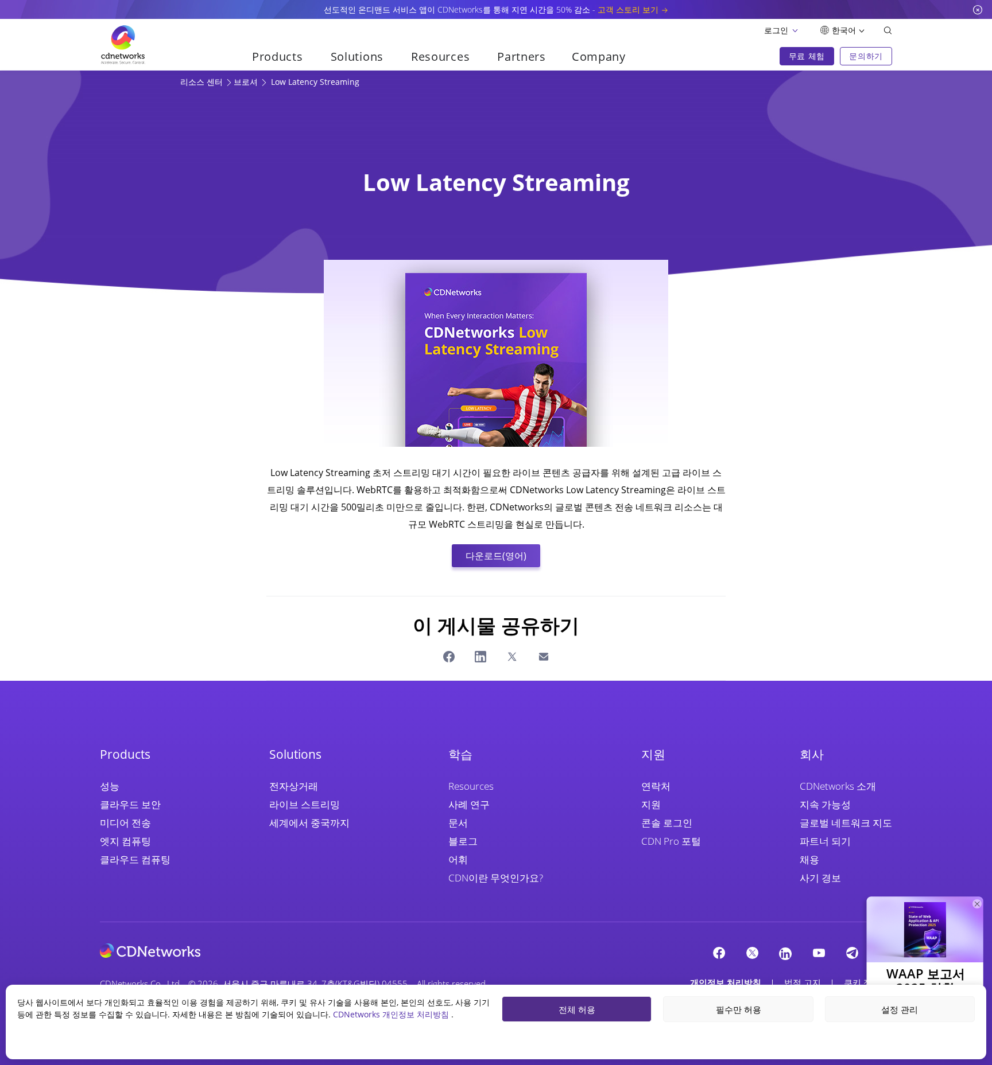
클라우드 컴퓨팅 (135, 859)
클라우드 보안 (130, 804)
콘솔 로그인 (666, 822)
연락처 (656, 786)
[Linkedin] (785, 953)
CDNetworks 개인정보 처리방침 (392, 1014)
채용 (809, 859)
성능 (109, 786)
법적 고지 (802, 982)
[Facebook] (719, 952)
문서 (458, 822)
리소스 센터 (202, 81)
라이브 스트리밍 (304, 804)
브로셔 (247, 81)
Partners (521, 56)
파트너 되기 (825, 841)
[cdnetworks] (150, 950)
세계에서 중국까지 (309, 822)
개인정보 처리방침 (725, 982)
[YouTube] (819, 952)
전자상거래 (293, 786)
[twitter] (752, 952)
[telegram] (852, 952)
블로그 (463, 841)
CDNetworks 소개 (838, 786)
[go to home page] (123, 45)
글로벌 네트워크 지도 (846, 822)
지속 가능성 (825, 804)
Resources (471, 786)
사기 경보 (820, 877)
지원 (651, 804)
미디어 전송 (125, 822)
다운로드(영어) (496, 555)
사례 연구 (469, 804)
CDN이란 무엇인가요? (495, 877)
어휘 (458, 859)
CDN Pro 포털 (671, 841)
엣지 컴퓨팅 (125, 841)
